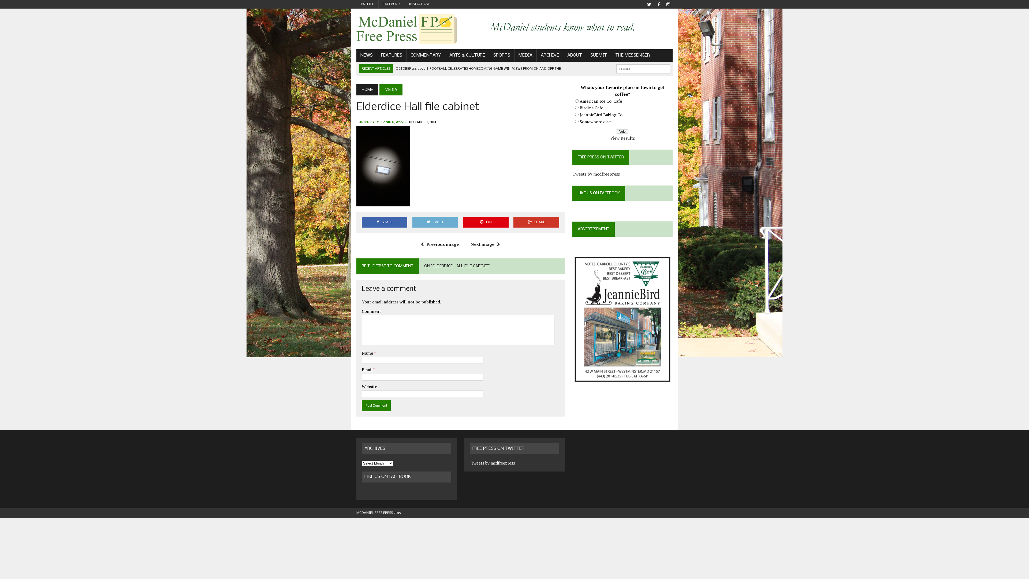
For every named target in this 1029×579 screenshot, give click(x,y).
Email (367, 370)
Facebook (392, 4)
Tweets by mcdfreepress (596, 174)
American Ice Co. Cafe (601, 101)
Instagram (419, 4)
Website (369, 386)
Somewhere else (595, 122)
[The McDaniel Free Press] (406, 29)
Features (391, 55)
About (574, 55)
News (366, 55)
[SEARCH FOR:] (643, 68)
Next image (482, 244)
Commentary (426, 55)
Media (525, 55)
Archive (550, 55)
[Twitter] (649, 4)
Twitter (367, 4)
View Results (622, 138)
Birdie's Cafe (591, 108)
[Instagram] (668, 4)
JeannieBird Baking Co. (602, 115)
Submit (598, 55)
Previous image (442, 244)
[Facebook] (658, 4)
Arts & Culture (467, 55)
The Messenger (632, 55)
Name (368, 353)
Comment (371, 311)
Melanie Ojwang (391, 122)
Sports (501, 55)
